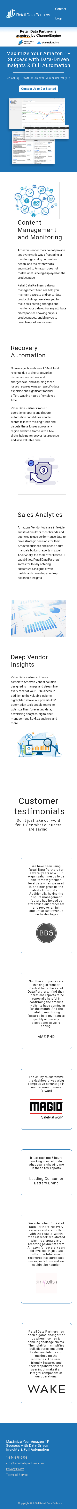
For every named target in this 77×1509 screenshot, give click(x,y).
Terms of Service (17, 1474)
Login (59, 18)
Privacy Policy (15, 1469)
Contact (60, 9)
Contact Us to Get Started (38, 88)
